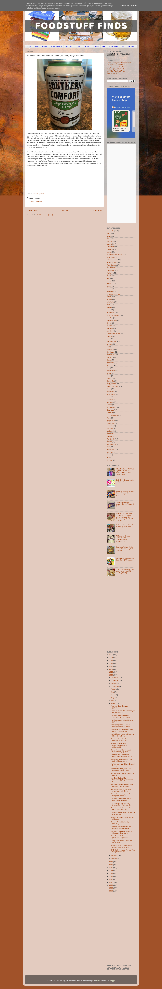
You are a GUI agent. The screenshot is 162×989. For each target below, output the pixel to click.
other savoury (111, 260)
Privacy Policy (56, 46)
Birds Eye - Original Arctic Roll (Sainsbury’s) (125, 481)
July (112, 692)
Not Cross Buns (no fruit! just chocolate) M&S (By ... (121, 790)
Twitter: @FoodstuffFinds (115, 69)
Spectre (41, 194)
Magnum (110, 428)
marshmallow (111, 444)
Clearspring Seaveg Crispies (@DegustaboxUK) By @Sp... (122, 725)
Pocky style (111, 370)
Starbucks (110, 381)
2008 (111, 891)
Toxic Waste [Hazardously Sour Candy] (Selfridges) (125, 559)
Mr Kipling (110, 349)
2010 (111, 885)
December (115, 677)
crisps (109, 236)
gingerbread (111, 407)
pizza (109, 304)
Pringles (110, 426)
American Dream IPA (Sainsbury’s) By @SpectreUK (123, 711)
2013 (111, 876)
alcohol (35, 194)
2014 (111, 873)
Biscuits (96, 46)
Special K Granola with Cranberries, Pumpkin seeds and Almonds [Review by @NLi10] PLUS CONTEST (125, 517)
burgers (109, 357)
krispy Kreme (111, 383)
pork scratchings (112, 386)
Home (29, 46)
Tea (123, 46)
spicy (108, 310)
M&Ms (109, 378)
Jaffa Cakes (111, 394)
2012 (111, 879)
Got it (134, 6)
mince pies (110, 449)
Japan (109, 373)
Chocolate (68, 46)
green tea (110, 362)
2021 (111, 669)
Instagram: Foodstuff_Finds (116, 67)
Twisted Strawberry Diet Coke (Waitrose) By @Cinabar (121, 769)
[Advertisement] (60, 178)
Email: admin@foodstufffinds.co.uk (119, 63)
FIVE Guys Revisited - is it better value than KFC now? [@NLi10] (125, 571)
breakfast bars (112, 320)
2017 (111, 865)
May (113, 698)
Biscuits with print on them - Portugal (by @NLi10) (120, 739)
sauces (109, 299)
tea (108, 278)
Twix (108, 418)
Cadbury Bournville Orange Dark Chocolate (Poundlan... (122, 832)
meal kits (110, 365)
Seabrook (110, 410)
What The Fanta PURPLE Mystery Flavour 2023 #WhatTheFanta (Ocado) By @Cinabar (125, 471)
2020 (111, 672)
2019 (111, 675)
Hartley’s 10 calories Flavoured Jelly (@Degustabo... (121, 760)
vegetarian (110, 312)
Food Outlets (113, 46)
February (114, 855)
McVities (110, 318)
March (113, 703)
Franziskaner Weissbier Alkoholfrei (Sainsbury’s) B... (123, 813)
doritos (109, 441)
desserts (110, 286)
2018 (111, 862)
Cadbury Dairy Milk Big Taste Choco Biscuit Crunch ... (121, 799)
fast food (110, 402)
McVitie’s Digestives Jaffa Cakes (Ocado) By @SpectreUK (125, 493)
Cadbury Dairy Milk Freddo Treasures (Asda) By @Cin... (121, 716)
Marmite (110, 452)
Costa (109, 360)
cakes (109, 252)
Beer (104, 46)
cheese (109, 344)
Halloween (110, 270)
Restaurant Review (113, 334)
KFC (108, 447)
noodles (109, 331)
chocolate (110, 231)
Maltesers (110, 399)
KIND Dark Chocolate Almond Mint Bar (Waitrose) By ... (123, 851)
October (114, 683)
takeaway (110, 391)
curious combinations (114, 254)
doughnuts (110, 352)
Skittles (109, 405)
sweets (109, 244)
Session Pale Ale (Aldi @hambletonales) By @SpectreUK (119, 745)
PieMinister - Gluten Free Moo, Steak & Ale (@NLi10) (121, 808)
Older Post (97, 210)
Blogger (112, 981)
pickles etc (110, 434)
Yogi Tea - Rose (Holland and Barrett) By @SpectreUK (121, 827)
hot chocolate (111, 268)
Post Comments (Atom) (45, 215)
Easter (109, 283)
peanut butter (111, 341)
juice (108, 397)
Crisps (78, 46)
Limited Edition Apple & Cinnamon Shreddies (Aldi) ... (122, 735)
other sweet (111, 355)
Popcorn (110, 291)
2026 (111, 655)
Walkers (109, 273)
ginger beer (111, 420)
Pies (108, 368)
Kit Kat (109, 297)
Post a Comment (36, 202)
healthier (110, 328)
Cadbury (110, 249)
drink (108, 239)
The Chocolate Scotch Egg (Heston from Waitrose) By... (121, 804)
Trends (109, 336)
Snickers (110, 413)
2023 (111, 663)
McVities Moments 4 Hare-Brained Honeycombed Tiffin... (123, 765)
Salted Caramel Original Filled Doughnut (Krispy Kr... (121, 794)
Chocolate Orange (113, 294)
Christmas (110, 247)
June (113, 695)
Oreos (109, 323)
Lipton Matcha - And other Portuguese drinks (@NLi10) (121, 755)
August (113, 689)
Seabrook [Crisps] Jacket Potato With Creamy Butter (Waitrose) (125, 548)
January (114, 858)
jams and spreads (113, 315)
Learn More (124, 6)
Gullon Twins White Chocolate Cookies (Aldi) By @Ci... (121, 751)
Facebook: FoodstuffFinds (116, 65)
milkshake (110, 302)
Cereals (87, 46)
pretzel (109, 436)
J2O (108, 457)
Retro (109, 376)
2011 (111, 882)
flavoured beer (112, 262)
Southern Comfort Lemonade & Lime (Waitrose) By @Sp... (121, 846)
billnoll (98, 981)
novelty (109, 307)
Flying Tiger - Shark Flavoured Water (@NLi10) (121, 841)
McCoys (110, 431)
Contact (45, 46)
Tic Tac (109, 455)
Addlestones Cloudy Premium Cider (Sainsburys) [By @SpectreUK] (123, 538)
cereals (109, 289)
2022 (111, 666)
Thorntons (110, 423)
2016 (111, 868)
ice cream (110, 257)
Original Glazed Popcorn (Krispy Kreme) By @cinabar (122, 730)
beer (108, 233)
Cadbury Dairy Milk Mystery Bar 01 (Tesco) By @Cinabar (125, 504)
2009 (111, 888)
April (113, 700)
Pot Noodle (111, 439)
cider (108, 339)
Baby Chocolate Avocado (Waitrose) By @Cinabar (120, 837)
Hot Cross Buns (112, 415)
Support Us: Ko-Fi (113, 73)
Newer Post (32, 210)
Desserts (131, 46)
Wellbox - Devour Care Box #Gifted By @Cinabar (125, 525)
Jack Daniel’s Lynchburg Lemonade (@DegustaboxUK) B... (122, 779)
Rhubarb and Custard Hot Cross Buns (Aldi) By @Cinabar (122, 785)
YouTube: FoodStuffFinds (116, 71)
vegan (109, 281)
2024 (111, 660)
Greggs (109, 460)
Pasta (109, 389)
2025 (111, 657)
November (115, 680)
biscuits (109, 241)
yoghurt (109, 326)
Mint (108, 347)
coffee (109, 276)
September (115, 686)
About (37, 46)
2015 (111, 870)
